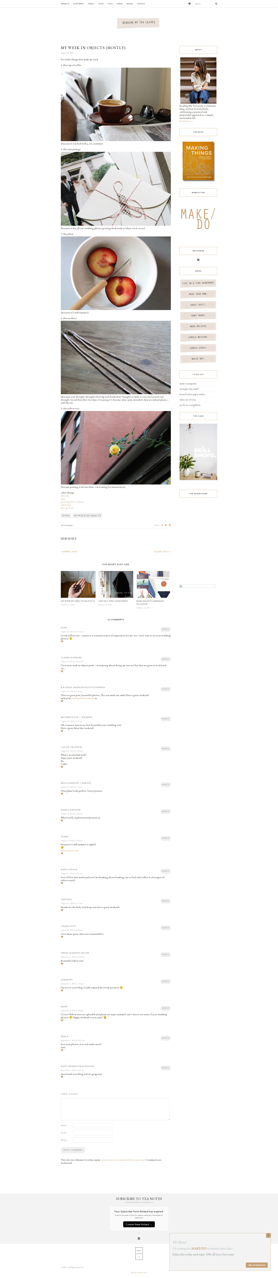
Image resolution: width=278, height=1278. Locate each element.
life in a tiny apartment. (113, 601)
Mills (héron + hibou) (76, 783)
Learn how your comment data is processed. (123, 1159)
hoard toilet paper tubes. (192, 394)
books (130, 4)
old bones (66, 504)
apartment (78, 4)
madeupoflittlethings (82, 698)
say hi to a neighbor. (190, 405)
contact (141, 4)
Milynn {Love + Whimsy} (77, 717)
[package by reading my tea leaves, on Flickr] (116, 225)
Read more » (186, 121)
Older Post (162, 551)
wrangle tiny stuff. (189, 388)
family (91, 4)
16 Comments (67, 525)
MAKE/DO (198, 1248)
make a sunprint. (188, 383)
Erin (64, 627)
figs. (63, 498)
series (120, 4)
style (110, 4)
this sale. (65, 495)
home (66, 515)
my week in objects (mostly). (78, 601)
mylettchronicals (69, 850)
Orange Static (142, 1272)
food (101, 4)
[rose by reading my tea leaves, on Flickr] (116, 483)
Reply (165, 629)
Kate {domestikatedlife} (77, 1066)
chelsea (66, 899)
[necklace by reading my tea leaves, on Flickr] (116, 393)
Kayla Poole (69, 869)
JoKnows (67, 979)
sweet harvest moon (75, 953)
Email (64, 1132)
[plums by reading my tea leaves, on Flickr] (116, 309)
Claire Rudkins (71, 657)
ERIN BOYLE (68, 538)
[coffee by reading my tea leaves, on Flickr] (116, 140)
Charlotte (68, 926)
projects (65, 4)
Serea (64, 1036)
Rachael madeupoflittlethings (83, 687)
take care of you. (188, 399)
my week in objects (87, 515)
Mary (64, 1006)
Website (64, 1140)
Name (64, 1125)
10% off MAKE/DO (257, 1265)
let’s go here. (67, 507)
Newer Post (70, 551)
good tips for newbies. (72, 501)
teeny (65, 836)
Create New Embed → (139, 1224)
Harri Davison (71, 809)
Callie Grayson (71, 747)
